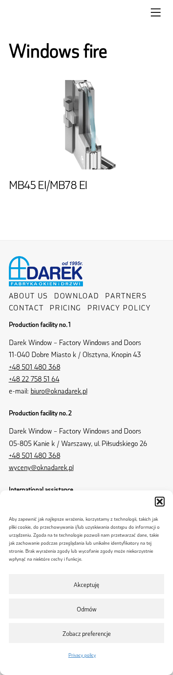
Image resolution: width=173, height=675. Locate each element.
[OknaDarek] (46, 281)
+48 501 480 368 (34, 366)
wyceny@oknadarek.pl (41, 467)
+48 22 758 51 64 (34, 378)
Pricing (65, 307)
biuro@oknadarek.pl (59, 390)
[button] (159, 501)
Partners (126, 295)
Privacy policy (82, 654)
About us (28, 295)
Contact (26, 307)
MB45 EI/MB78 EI (48, 184)
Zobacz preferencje (87, 633)
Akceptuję (86, 584)
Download (76, 295)
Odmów (87, 609)
